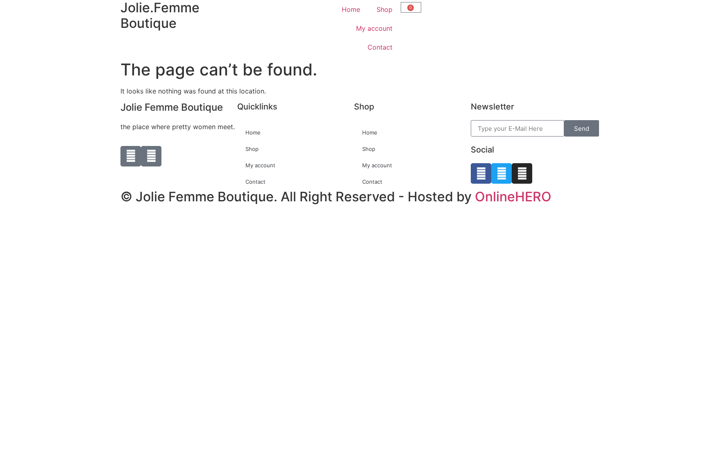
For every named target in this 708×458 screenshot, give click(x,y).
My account (374, 28)
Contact (380, 47)
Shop (385, 9)
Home (351, 9)
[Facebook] (481, 173)
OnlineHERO (513, 197)
